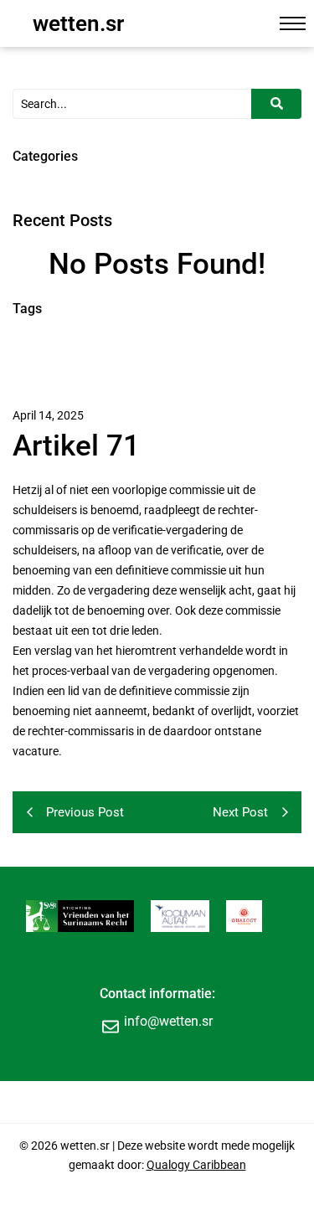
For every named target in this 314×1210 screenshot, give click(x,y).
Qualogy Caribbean (196, 1164)
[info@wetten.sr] (110, 1026)
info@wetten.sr (168, 1021)
